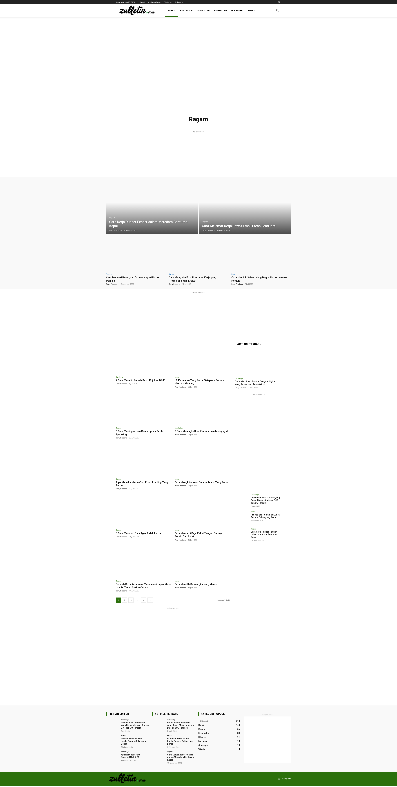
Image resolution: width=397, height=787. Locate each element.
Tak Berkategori (220, 126)
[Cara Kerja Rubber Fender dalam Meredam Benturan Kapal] (152, 208)
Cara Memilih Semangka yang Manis (195, 584)
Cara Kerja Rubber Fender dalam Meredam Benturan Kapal (264, 534)
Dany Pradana (111, 284)
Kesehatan (220, 10)
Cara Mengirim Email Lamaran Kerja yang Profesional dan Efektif (192, 279)
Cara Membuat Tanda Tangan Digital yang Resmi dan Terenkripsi (255, 383)
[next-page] (150, 600)
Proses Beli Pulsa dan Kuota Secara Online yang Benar (265, 516)
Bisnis (251, 10)
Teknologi (203, 10)
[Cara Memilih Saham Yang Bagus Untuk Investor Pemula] (261, 254)
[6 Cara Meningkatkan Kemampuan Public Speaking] (143, 409)
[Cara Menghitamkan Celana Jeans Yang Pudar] (202, 460)
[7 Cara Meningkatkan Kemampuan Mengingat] (202, 409)
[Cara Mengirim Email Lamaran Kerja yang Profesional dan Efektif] (198, 254)
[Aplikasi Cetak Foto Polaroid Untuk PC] (112, 757)
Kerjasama (179, 2)
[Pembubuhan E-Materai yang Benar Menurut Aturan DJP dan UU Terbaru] (242, 501)
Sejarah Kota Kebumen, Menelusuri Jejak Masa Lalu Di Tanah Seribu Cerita (143, 586)
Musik (193, 126)
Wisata (247, 126)
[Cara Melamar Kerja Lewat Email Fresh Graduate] (245, 208)
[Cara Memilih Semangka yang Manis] (202, 562)
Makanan (183, 126)
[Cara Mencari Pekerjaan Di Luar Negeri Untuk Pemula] (136, 254)
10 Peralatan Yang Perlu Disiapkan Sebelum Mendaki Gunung (200, 382)
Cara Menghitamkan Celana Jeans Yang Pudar (201, 482)
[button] (277, 10)
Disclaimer (168, 2)
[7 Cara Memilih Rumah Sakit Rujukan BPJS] (143, 358)
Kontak (142, 2)
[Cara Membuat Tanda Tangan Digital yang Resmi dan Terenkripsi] (258, 362)
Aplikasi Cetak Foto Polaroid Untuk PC (131, 756)
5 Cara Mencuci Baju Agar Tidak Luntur (139, 533)
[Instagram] (279, 2)
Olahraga (237, 10)
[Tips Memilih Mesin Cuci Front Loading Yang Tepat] (143, 460)
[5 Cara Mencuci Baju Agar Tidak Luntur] (143, 511)
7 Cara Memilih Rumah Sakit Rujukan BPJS (140, 380)
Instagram (286, 779)
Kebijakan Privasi (154, 2)
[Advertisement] (198, 43)
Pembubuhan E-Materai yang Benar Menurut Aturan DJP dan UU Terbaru (265, 500)
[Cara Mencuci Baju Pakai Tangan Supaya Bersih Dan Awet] (202, 511)
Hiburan (185, 10)
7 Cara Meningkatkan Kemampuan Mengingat (201, 431)
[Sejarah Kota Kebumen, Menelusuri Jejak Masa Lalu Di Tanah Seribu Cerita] (143, 562)
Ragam (171, 10)
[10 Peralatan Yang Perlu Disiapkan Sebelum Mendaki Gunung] (202, 358)
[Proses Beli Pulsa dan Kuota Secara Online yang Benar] (242, 518)
